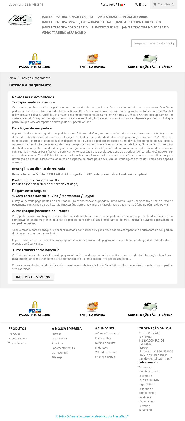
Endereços (101, 347)
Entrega (56, 333)
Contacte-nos (60, 352)
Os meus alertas (105, 357)
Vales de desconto (106, 352)
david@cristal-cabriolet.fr (156, 359)
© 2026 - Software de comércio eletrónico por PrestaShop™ (92, 416)
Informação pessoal (107, 333)
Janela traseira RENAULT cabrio (67, 17)
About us (57, 343)
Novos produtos (18, 338)
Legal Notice (59, 338)
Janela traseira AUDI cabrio (138, 22)
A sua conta (104, 328)
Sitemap (57, 357)
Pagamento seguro (63, 348)
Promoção (14, 333)
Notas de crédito (105, 343)
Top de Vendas (17, 343)
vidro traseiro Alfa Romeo (64, 33)
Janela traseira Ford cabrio (65, 27)
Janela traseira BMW (58, 22)
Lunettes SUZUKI (105, 27)
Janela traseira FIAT (95, 22)
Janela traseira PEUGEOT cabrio (123, 17)
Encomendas (103, 338)
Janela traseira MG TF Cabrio (145, 27)
